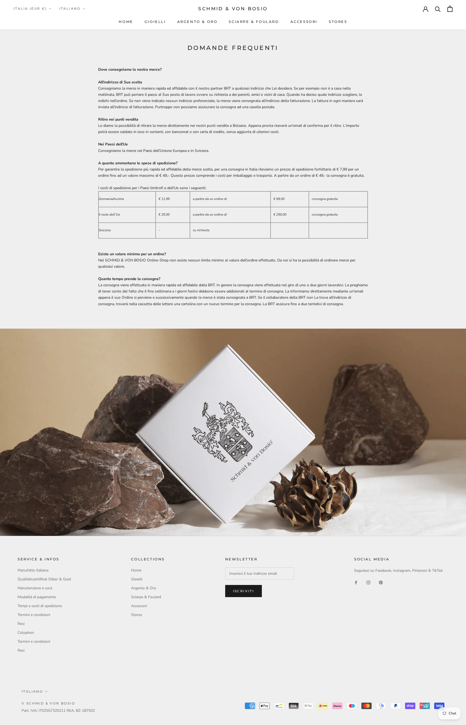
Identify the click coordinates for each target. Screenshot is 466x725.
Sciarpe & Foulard (254, 21)
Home (126, 21)
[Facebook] (356, 582)
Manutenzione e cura (35, 588)
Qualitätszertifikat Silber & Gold (44, 579)
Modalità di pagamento (37, 597)
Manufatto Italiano (33, 570)
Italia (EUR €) (30, 8)
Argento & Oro (197, 21)
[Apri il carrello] (450, 9)
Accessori (303, 21)
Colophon (26, 632)
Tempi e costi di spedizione (40, 605)
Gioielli (155, 21)
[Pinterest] (381, 582)
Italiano (70, 8)
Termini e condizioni (34, 614)
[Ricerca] (438, 9)
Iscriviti (243, 591)
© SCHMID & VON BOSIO (48, 703)
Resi (21, 623)
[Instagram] (368, 582)
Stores (338, 21)
